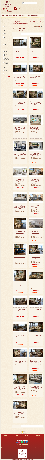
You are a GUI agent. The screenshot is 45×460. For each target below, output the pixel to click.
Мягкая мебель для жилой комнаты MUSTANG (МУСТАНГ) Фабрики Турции (35, 232)
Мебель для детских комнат (23, 15)
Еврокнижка (6, 52)
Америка (5, 24)
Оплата (29, 6)
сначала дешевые (22, 28)
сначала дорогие (21, 30)
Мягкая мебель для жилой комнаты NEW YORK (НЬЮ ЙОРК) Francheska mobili (35, 154)
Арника (5, 37)
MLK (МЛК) (6, 36)
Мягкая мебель (5, 15)
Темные (5, 71)
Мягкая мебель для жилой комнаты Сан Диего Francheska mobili (19, 361)
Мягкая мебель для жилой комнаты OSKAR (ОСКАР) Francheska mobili (19, 180)
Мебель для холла (13, 15)
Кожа (5, 45)
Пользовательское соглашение (28, 459)
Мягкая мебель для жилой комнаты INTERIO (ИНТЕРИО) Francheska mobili (20, 128)
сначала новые (21, 26)
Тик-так (5, 64)
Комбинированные (7, 73)
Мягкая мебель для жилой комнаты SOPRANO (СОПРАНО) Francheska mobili (20, 50)
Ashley (5, 33)
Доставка (25, 6)
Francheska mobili (7, 34)
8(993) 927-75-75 (22, 445)
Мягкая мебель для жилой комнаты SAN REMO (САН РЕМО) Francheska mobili (19, 258)
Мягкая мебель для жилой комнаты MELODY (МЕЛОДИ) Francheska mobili (36, 309)
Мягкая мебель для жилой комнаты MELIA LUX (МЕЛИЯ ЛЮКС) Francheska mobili (20, 335)
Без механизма (6, 60)
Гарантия (34, 6)
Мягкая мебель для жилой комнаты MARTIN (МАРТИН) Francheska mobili (35, 50)
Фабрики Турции (7, 38)
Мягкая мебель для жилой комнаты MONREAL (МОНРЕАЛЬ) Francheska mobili (35, 283)
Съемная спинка (6, 55)
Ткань (5, 44)
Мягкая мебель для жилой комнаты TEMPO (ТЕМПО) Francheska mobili (35, 128)
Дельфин (5, 51)
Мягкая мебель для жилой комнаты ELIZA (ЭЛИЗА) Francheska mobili (19, 102)
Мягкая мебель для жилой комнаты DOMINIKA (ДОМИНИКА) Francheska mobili (35, 103)
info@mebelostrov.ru (8, 11)
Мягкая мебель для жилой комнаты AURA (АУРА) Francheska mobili (35, 180)
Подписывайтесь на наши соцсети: (22, 440)
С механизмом (6, 57)
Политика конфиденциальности (17, 459)
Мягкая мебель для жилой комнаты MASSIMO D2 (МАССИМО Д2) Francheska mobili (19, 77)
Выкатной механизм (6, 63)
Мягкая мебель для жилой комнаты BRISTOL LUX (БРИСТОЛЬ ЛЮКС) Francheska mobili (20, 388)
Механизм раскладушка (6, 59)
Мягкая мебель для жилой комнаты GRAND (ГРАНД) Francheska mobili (19, 309)
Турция (5, 27)
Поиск (8, 76)
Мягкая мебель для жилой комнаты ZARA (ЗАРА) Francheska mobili (35, 206)
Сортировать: (15, 28)
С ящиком (6, 54)
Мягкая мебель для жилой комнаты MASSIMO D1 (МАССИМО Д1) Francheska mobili (35, 77)
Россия (5, 26)
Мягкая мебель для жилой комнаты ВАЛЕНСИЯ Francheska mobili (19, 232)
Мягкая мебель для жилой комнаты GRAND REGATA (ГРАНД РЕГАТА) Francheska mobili (19, 207)
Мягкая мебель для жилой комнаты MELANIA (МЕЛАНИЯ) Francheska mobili (20, 154)
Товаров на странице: (17, 34)
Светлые (5, 70)
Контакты (39, 6)
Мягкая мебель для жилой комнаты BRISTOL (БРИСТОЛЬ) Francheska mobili (35, 387)
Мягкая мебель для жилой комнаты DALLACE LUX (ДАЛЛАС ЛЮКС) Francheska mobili (20, 284)
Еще (41, 15)
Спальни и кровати (34, 15)
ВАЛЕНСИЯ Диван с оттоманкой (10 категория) (35, 257)
